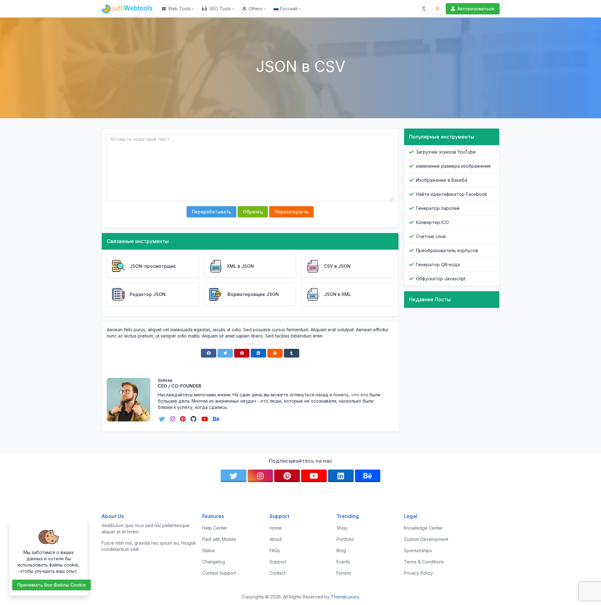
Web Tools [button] (179, 8)
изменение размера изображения (453, 166)
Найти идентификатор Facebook (451, 194)
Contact (277, 573)
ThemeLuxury (345, 596)
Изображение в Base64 (441, 180)
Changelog (213, 561)
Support (278, 561)
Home (276, 528)
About (276, 539)
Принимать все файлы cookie (51, 584)
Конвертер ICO (432, 222)
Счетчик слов (431, 236)
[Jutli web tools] (129, 8)
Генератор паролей (438, 208)
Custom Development (426, 539)
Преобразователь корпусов (447, 250)
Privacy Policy (418, 573)
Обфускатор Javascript (440, 278)
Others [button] (255, 8)
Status (208, 550)
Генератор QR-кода (438, 264)
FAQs (275, 550)
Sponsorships (418, 550)
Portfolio (345, 539)
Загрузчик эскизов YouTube (446, 152)
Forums (343, 573)
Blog (341, 550)
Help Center (214, 528)
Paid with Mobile (219, 539)
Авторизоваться (475, 8)
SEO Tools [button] (220, 8)
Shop (341, 528)
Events (343, 561)
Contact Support (219, 573)
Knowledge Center (423, 528)
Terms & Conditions (424, 561)
